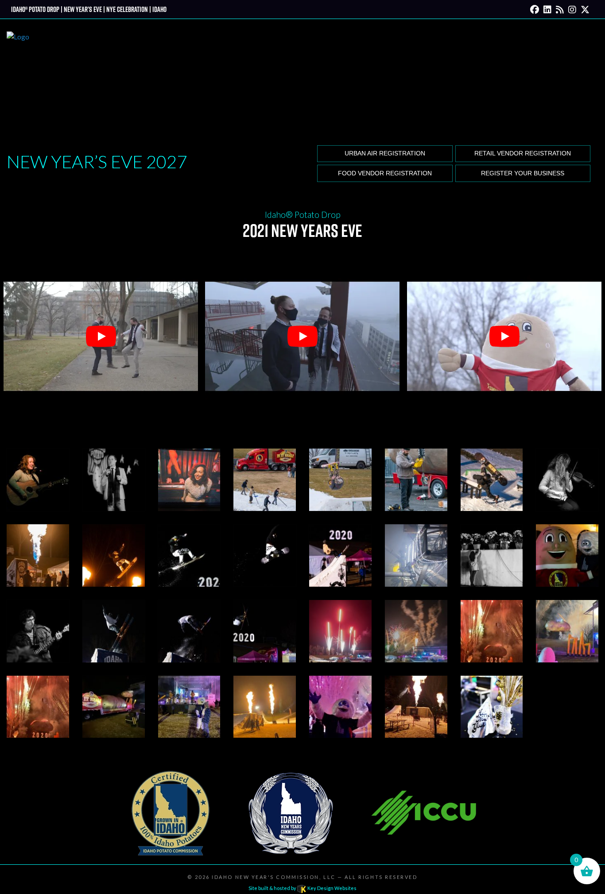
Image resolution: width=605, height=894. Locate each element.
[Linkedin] (547, 9)
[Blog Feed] (560, 9)
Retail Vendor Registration (522, 153)
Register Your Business (522, 173)
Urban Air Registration (385, 153)
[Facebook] (534, 9)
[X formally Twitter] (585, 9)
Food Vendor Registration (385, 173)
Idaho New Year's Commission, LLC (273, 877)
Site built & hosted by (302, 888)
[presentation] (38, 479)
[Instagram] (572, 9)
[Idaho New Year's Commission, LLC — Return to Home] (18, 80)
